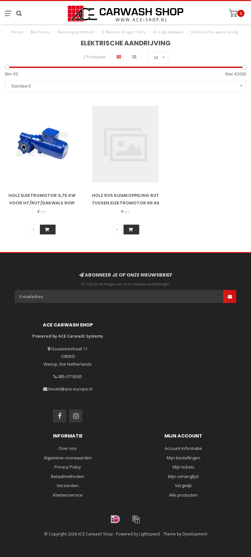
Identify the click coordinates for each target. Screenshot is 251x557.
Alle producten (183, 495)
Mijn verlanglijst (183, 476)
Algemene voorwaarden (68, 458)
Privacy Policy (67, 467)
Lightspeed (149, 533)
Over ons (68, 448)
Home (17, 31)
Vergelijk (183, 485)
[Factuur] (136, 519)
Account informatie (183, 448)
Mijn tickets (183, 467)
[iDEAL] (115, 519)
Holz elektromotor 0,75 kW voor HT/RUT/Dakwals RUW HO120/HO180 (41, 203)
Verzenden (68, 485)
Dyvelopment (194, 533)
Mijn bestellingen (183, 458)
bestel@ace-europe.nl (70, 389)
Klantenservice (68, 495)
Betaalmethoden (67, 476)
